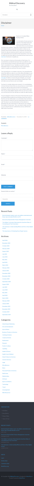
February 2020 (5, 300)
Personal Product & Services (9, 370)
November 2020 (6, 276)
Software (4, 379)
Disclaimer (4, 410)
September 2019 (6, 314)
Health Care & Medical (7, 354)
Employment (5, 340)
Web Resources (6, 392)
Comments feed (5, 463)
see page (3, 77)
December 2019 (6, 306)
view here (3, 56)
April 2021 (4, 262)
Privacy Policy (5, 416)
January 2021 (5, 270)
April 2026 (4, 240)
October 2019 (5, 311)
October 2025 (5, 245)
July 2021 (4, 254)
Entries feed (4, 460)
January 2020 (5, 303)
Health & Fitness (6, 351)
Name (3, 154)
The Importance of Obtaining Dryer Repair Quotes (14, 231)
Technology (5, 384)
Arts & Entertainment (7, 326)
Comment (4, 138)
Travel (3, 387)
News (3, 368)
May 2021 (4, 259)
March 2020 (5, 298)
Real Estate (5, 373)
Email (2, 164)
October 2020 (5, 278)
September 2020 (6, 281)
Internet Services (6, 359)
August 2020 (5, 284)
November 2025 (6, 243)
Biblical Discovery (14, 476)
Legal (3, 362)
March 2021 (5, 265)
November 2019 (6, 309)
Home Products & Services (9, 357)
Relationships (5, 376)
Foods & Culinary (6, 346)
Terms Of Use (5, 418)
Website (3, 175)
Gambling (4, 348)
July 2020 (4, 287)
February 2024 (5, 248)
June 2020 (5, 289)
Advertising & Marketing (8, 324)
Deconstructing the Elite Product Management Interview (16, 219)
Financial (4, 343)
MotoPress (29, 476)
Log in (2, 458)
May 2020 (4, 292)
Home (2, 25)
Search (8, 203)
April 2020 (4, 295)
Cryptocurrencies (6, 337)
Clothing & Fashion (7, 335)
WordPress (22, 478)
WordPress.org (5, 466)
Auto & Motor (5, 329)
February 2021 (5, 267)
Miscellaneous (4, 125)
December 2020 (6, 273)
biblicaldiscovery (11, 116)
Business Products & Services (9, 332)
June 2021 (5, 256)
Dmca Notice (5, 413)
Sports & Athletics (7, 381)
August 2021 (5, 251)
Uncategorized (6, 389)
